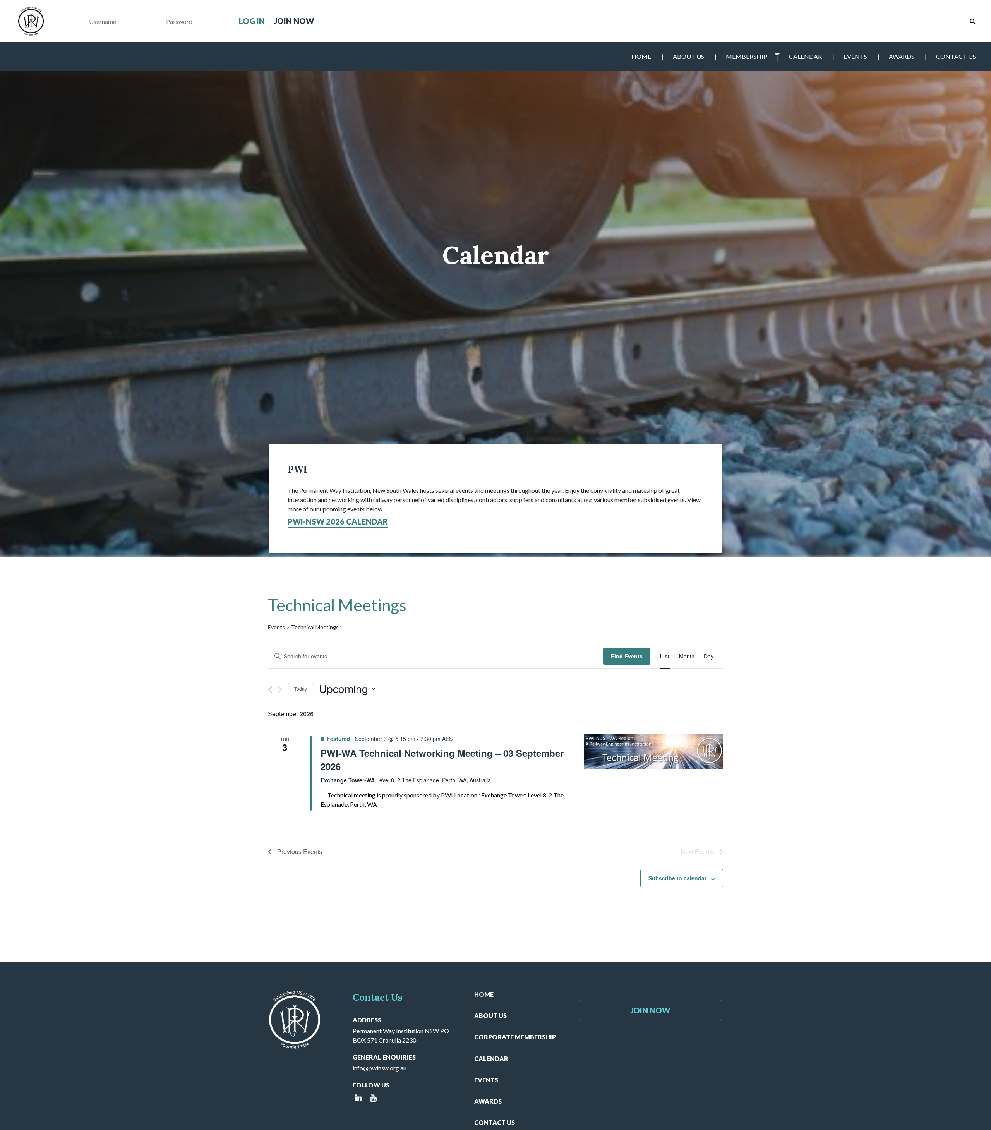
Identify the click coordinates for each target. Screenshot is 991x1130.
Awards (901, 56)
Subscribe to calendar (677, 878)
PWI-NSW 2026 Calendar (338, 521)
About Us (688, 56)
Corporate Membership (515, 1037)
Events (855, 56)
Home (641, 56)
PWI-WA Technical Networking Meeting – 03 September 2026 (442, 759)
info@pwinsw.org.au (379, 1068)
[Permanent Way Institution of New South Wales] (31, 21)
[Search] (973, 21)
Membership (746, 56)
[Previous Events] (270, 689)
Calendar (805, 56)
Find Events (627, 656)
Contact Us (956, 56)
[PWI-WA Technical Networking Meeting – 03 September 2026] (653, 751)
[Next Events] (280, 689)
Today (300, 688)
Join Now (294, 21)
